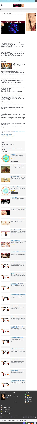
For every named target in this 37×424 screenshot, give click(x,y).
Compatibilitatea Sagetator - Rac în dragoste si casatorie (18, 294)
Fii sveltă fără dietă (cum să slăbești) (16, 229)
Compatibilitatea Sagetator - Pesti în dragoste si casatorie (18, 381)
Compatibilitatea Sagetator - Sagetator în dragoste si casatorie (17, 348)
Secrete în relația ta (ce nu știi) (15, 240)
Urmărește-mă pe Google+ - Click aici (7, 136)
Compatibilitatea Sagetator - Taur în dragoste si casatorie (18, 273)
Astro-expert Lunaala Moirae (6, 134)
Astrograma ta (13, 154)
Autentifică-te (4, 148)
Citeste (28, 394)
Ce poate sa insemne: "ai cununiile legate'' (7, 407)
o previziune (15, 131)
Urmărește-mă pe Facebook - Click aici (8, 135)
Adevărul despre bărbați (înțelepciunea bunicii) (18, 208)
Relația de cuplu (29, 399)
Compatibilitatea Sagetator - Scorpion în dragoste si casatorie (17, 338)
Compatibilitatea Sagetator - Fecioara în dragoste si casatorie (17, 316)
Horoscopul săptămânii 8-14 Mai (7, 409)
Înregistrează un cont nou (12, 148)
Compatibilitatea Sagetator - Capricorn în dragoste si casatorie (17, 359)
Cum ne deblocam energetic (6, 413)
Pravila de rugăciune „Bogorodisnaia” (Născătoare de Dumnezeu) (17, 176)
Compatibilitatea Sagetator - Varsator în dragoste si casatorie (17, 370)
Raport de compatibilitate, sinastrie (30, 397)
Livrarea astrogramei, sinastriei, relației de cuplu (17, 396)
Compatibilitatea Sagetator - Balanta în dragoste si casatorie (17, 327)
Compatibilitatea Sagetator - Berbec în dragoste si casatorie (18, 262)
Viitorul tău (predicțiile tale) (15, 186)
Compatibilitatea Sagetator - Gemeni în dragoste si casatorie (17, 284)
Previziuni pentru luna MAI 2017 (7, 411)
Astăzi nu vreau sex (14, 197)
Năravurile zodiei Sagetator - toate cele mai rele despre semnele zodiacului (18, 251)
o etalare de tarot (22, 131)
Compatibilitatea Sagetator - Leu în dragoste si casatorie (18, 305)
